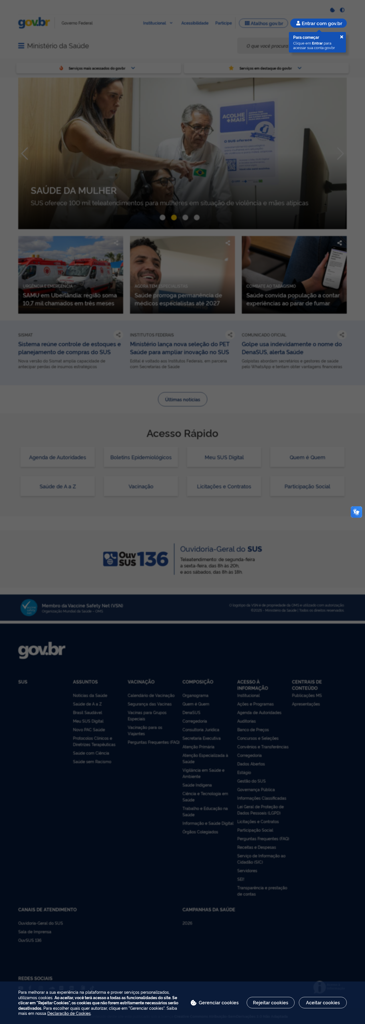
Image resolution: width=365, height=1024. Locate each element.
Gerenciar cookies (219, 1002)
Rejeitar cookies (270, 1002)
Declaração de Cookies (69, 1013)
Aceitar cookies (323, 1002)
